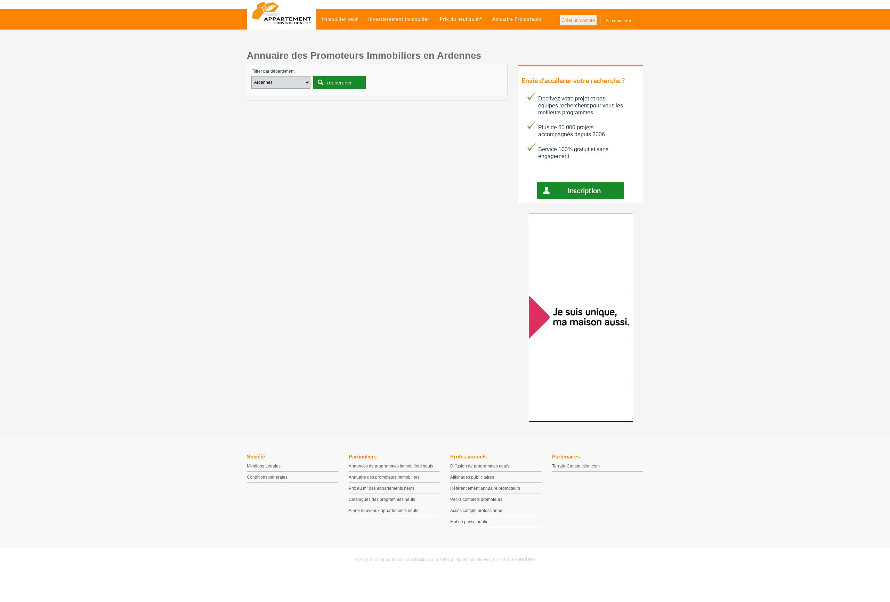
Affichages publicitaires (472, 477)
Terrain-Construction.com (576, 466)
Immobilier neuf (340, 19)
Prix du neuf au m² (461, 19)
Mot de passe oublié (469, 521)
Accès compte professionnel (476, 510)
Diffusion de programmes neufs (479, 466)
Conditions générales (267, 477)
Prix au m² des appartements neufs (381, 488)
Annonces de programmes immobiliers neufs (391, 466)
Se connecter (619, 20)
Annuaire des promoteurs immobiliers (384, 477)
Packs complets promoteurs (476, 499)
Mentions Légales (264, 466)
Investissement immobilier (398, 19)
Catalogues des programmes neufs (382, 499)
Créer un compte (578, 20)
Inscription (584, 190)
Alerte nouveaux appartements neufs (383, 510)
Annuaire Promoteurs (517, 19)
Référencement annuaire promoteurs (485, 488)
